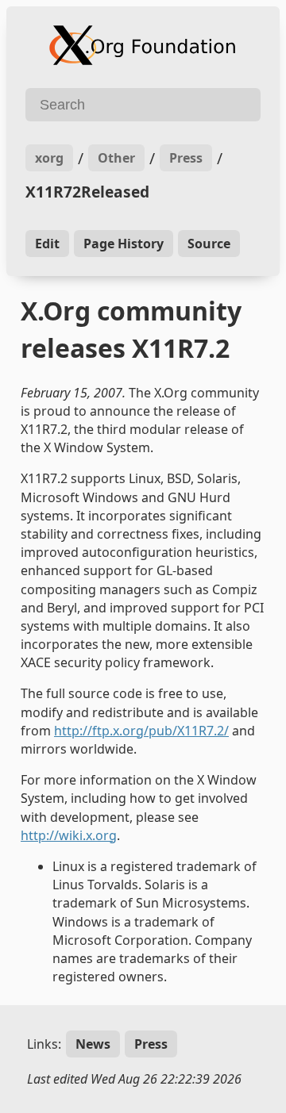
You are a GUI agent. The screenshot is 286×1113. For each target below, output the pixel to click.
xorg (49, 158)
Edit (47, 243)
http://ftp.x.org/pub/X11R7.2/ (141, 730)
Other (116, 158)
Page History (123, 243)
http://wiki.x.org (69, 835)
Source (208, 243)
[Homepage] (143, 45)
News (92, 1044)
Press (186, 158)
